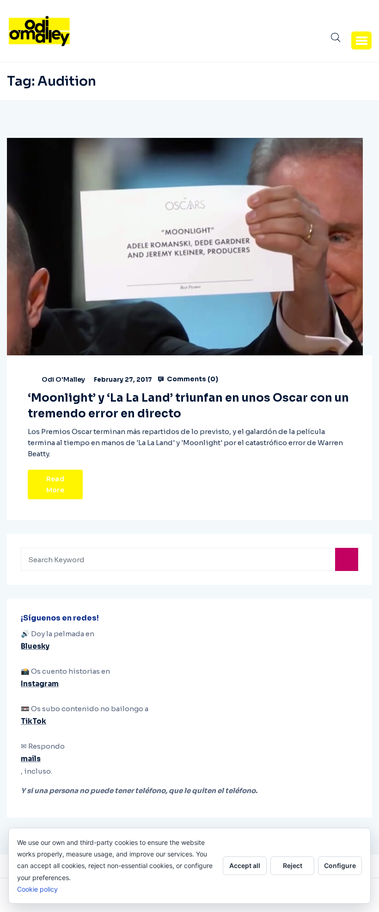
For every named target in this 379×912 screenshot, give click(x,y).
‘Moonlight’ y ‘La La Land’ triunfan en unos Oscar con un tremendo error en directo (188, 406)
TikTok (33, 721)
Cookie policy (37, 889)
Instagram (40, 683)
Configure (340, 865)
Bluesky (35, 646)
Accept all (244, 865)
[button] (361, 40)
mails (31, 758)
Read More (55, 484)
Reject (292, 865)
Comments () (191, 379)
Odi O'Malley (63, 379)
